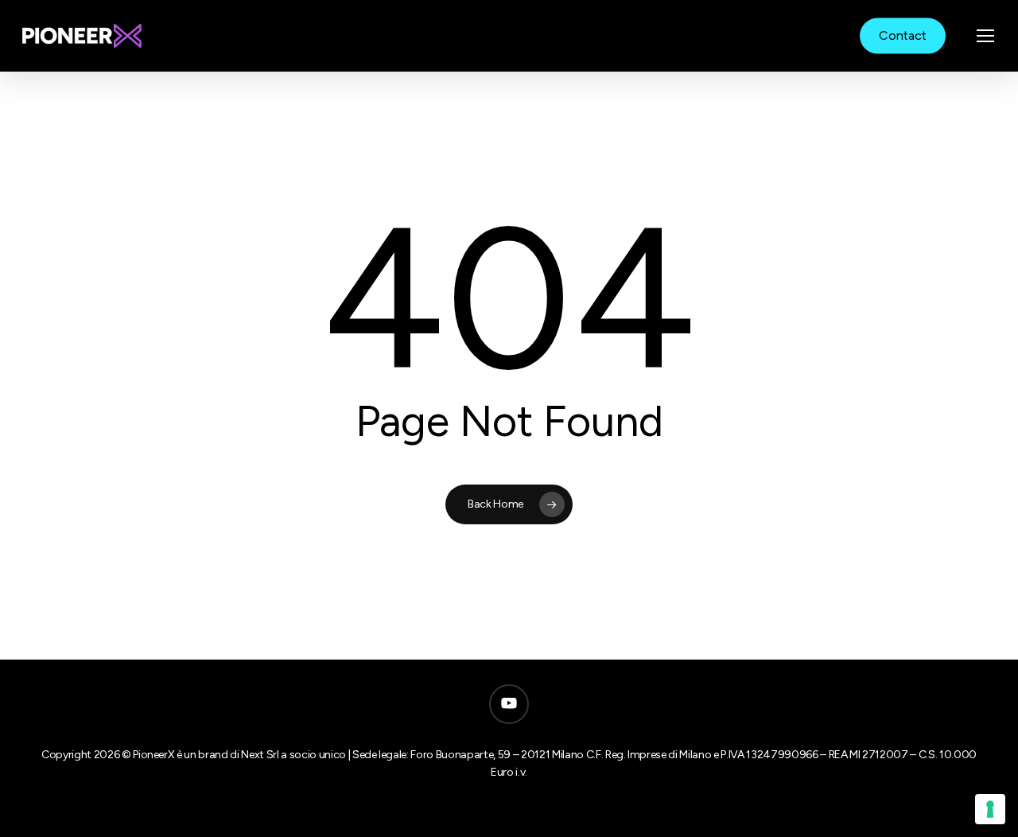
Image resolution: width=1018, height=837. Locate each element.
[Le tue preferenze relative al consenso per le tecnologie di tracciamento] (990, 809)
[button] (986, 36)
